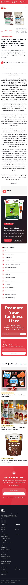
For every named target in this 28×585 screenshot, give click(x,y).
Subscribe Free (14, 353)
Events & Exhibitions (9, 260)
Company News (8, 257)
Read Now (7, 240)
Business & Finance (9, 254)
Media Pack (3, 574)
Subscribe (14, 494)
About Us (17, 529)
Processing (7, 284)
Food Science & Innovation (11, 267)
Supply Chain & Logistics (10, 294)
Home (2, 31)
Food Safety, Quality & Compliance (12, 264)
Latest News (6, 31)
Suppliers (17, 531)
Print (22, 62)
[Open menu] (25, 7)
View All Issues (17, 240)
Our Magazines (4, 572)
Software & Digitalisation (10, 291)
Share (26, 62)
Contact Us (17, 534)
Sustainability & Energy (10, 297)
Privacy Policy (18, 569)
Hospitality (7, 270)
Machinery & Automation (10, 277)
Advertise (3, 569)
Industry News (8, 274)
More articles (23, 364)
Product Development (11, 31)
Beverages (7, 250)
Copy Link (10, 68)
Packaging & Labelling (10, 280)
